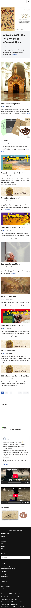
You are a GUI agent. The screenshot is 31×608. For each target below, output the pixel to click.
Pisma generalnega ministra (7, 566)
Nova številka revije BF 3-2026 (13, 227)
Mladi (2, 539)
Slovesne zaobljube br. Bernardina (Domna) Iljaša (14, 39)
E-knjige (4, 140)
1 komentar (16, 267)
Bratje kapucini (4, 574)
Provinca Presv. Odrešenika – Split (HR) (10, 599)
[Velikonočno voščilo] (15, 285)
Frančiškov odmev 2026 (10, 198)
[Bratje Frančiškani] (5, 428)
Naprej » (26, 393)
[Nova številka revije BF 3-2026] (15, 219)
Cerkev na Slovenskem (6, 579)
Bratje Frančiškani (11, 438)
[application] (15, 476)
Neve (10, 531)
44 (20, 393)
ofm (5, 46)
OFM (2, 544)
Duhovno (3, 536)
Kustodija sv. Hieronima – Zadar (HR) (10, 597)
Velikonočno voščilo (8, 296)
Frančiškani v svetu (5, 584)
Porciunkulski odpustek (10, 103)
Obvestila (3, 541)
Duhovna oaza (4, 581)
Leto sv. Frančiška (8, 350)
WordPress (19, 531)
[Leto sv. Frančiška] (15, 344)
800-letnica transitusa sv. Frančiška (15, 376)
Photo (7, 464)
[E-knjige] (15, 128)
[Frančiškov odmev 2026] (15, 191)
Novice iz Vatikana (5, 586)
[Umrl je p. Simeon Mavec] (15, 252)
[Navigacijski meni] (28, 1)
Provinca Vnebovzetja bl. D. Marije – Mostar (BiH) (12, 607)
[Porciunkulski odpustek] (15, 81)
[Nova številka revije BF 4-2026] (15, 162)
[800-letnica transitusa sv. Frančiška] (15, 369)
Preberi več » (15, 54)
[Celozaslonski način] (28, 483)
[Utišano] (25, 483)
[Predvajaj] (3, 483)
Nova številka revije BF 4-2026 (13, 173)
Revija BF (3, 546)
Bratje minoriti (4, 576)
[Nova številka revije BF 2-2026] (15, 316)
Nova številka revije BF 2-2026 (13, 325)
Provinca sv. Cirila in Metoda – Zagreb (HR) (11, 602)
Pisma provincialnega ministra (8, 569)
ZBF (2, 549)
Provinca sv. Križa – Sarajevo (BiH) (9, 604)
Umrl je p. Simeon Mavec (10, 264)
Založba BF (3, 589)
